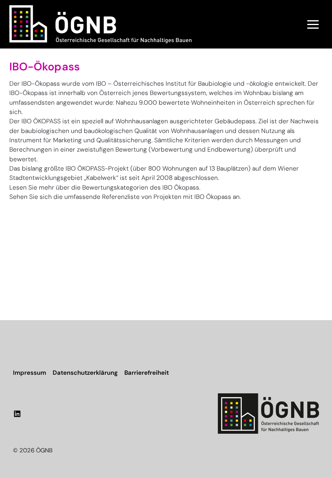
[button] (313, 24)
